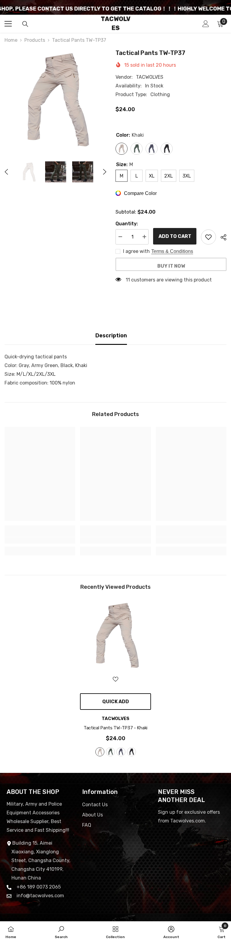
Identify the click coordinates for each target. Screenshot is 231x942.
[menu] (8, 23)
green (110, 751)
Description (111, 335)
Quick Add (115, 701)
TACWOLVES (149, 77)
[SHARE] (221, 237)
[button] (6, 171)
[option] (55, 99)
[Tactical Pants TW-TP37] (115, 635)
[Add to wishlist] (208, 237)
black (131, 751)
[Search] (25, 24)
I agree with (136, 251)
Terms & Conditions (172, 251)
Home (11, 40)
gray (120, 751)
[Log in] (205, 23)
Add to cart (175, 236)
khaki (99, 751)
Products (34, 40)
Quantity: (127, 223)
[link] (40, 540)
